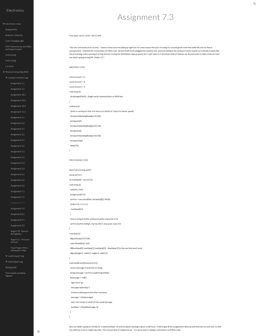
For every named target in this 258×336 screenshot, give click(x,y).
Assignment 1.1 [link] (17, 83)
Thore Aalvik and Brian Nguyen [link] (15, 274)
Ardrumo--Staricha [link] (13, 35)
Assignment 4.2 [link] (17, 145)
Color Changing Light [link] (14, 40)
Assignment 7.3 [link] (17, 202)
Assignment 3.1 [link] (17, 128)
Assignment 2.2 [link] (17, 123)
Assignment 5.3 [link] (17, 163)
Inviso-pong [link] (10, 54)
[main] (146, 16)
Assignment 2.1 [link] (17, 117)
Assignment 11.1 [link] (18, 111)
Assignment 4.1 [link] (17, 140)
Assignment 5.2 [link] (17, 157)
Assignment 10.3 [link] (18, 106)
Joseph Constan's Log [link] (18, 77)
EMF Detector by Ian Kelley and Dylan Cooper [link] (18, 47)
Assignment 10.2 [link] (18, 100)
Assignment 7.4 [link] (17, 208)
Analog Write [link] (11, 29)
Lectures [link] (9, 66)
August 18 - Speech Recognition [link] (19, 232)
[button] (255, 4)
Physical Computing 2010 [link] (16, 72)
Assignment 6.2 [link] (17, 180)
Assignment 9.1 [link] (17, 219)
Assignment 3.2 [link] (17, 134)
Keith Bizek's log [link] (15, 261)
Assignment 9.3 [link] (17, 225)
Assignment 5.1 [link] (17, 151)
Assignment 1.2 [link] (17, 89)
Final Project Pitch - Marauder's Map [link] (19, 249)
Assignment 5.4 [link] (17, 168)
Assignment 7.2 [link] (17, 197)
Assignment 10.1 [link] (18, 94)
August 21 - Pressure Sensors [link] (20, 240)
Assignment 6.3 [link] (17, 185)
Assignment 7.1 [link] (17, 191)
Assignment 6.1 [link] (17, 174)
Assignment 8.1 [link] (17, 214)
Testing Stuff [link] (11, 267)
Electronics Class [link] (13, 23)
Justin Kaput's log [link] (16, 256)
